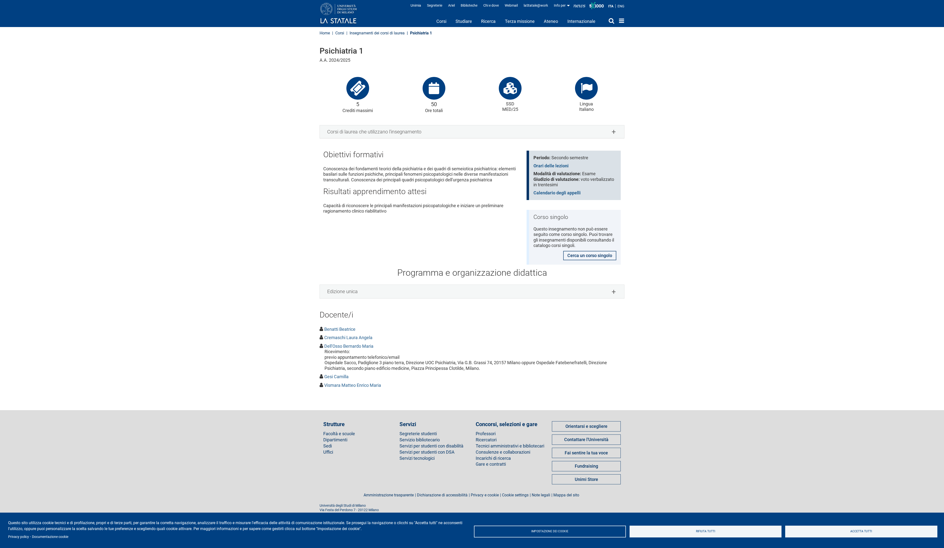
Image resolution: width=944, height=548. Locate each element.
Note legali (541, 495)
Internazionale (581, 21)
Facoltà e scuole (339, 433)
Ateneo (551, 21)
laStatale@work (536, 5)
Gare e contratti (491, 464)
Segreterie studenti (418, 433)
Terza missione (520, 21)
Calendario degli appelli (557, 192)
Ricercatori (486, 439)
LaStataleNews (579, 5)
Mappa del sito (566, 495)
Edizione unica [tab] (342, 291)
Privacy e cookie (485, 495)
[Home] (343, 13)
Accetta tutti (861, 531)
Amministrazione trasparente (389, 495)
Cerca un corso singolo (589, 255)
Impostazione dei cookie (549, 531)
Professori (486, 433)
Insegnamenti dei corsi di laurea (377, 33)
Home (620, 21)
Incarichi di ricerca (493, 458)
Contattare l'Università (586, 439)
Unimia (416, 5)
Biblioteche (469, 5)
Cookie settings (515, 495)
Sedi (327, 446)
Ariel (451, 5)
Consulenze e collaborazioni (503, 452)
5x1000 (597, 5)
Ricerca (488, 21)
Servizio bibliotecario (419, 439)
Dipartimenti (335, 439)
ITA (610, 6)
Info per (560, 5)
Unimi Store (586, 479)
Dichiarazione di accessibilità (442, 495)
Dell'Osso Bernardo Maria (348, 346)
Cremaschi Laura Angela (348, 337)
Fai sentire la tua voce (586, 452)
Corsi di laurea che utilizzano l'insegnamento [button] (374, 132)
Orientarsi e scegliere (586, 426)
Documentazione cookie (50, 537)
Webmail (511, 5)
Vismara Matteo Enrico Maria (352, 385)
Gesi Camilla (336, 376)
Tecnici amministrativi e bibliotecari (510, 446)
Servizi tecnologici (417, 458)
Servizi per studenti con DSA (427, 452)
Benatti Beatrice (339, 329)
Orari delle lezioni (551, 165)
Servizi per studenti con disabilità (431, 446)
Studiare (464, 21)
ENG (621, 6)
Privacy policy (18, 537)
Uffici (328, 452)
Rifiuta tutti (705, 531)
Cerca (607, 21)
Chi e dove (491, 5)
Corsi (441, 21)
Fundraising (586, 466)
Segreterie (434, 5)
